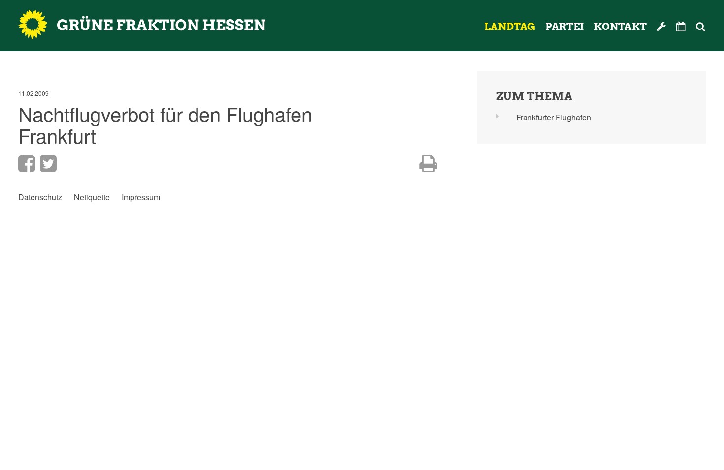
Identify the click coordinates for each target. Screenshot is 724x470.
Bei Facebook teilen (26, 164)
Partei (564, 26)
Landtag (509, 26)
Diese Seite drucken (428, 164)
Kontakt (620, 26)
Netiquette (92, 197)
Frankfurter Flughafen (553, 117)
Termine (681, 26)
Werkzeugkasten (661, 26)
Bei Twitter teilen (48, 164)
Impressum (141, 197)
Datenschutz (40, 197)
